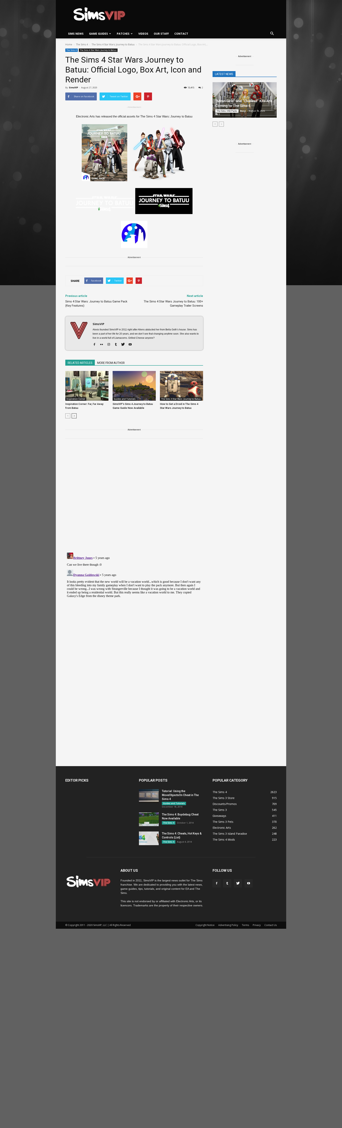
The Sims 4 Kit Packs (227, 111)
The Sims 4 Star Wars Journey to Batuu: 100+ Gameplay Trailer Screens (173, 303)
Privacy (257, 925)
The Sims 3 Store (224, 798)
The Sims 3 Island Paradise (230, 833)
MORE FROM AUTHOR (111, 362)
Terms (245, 925)
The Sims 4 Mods (224, 839)
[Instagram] (110, 344)
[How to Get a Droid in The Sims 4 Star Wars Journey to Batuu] (181, 386)
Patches (123, 33)
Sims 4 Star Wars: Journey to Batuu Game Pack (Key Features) (96, 303)
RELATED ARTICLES (80, 362)
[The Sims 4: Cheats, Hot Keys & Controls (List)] (149, 838)
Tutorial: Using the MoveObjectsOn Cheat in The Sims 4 (180, 795)
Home (68, 44)
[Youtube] (131, 344)
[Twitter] (124, 344)
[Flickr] (103, 344)
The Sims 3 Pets (223, 822)
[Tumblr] (117, 344)
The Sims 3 (220, 810)
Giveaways (219, 816)
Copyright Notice (205, 925)
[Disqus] (134, 497)
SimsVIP (73, 87)
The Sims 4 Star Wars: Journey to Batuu (98, 50)
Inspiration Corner (75, 399)
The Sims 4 (71, 50)
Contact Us (270, 925)
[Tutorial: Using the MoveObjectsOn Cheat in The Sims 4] (149, 796)
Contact (181, 33)
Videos (143, 33)
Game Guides (98, 33)
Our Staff (161, 33)
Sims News (76, 33)
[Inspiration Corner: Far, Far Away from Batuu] (86, 386)
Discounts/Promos (225, 804)
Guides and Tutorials (125, 399)
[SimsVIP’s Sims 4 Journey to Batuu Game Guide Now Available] (134, 386)
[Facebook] (96, 344)
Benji (243, 110)
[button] (272, 33)
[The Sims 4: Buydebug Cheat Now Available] (149, 819)
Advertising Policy (228, 925)
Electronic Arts (222, 828)
